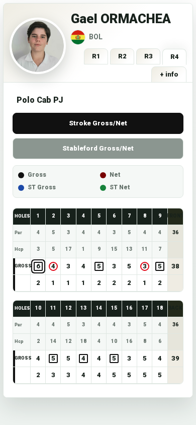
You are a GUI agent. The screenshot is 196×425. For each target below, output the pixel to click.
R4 (174, 56)
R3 (148, 56)
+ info (169, 74)
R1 (96, 56)
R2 (122, 56)
